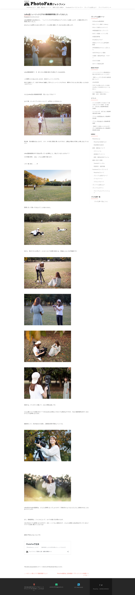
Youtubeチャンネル (99, 163)
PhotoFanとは (30, 7)
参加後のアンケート (99, 154)
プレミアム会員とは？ (90, 7)
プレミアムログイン (104, 7)
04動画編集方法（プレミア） (100, 30)
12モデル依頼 (96, 60)
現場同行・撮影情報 (99, 166)
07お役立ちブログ (97, 39)
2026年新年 (95, 82)
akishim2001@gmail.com (56, 587)
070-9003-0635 (78, 587)
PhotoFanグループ (99, 172)
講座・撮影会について (43, 7)
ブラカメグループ (99, 181)
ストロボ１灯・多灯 (98, 111)
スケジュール (97, 151)
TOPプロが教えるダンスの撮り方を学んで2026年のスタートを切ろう (101, 87)
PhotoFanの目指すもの (100, 142)
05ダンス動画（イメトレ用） (100, 33)
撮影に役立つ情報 (58, 7)
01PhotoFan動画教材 (98, 21)
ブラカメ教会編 (96, 121)
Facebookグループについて (73, 7)
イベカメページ (98, 178)
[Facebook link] (99, 585)
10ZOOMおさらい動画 (98, 52)
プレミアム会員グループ (101, 175)
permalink (59, 566)
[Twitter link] (101, 585)
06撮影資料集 (96, 36)
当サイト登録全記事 (43, 566)
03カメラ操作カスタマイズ (100, 27)
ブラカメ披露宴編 (97, 116)
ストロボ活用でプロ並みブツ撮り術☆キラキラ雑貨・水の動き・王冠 (101, 104)
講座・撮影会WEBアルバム (101, 157)
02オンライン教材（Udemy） (100, 24)
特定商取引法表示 (99, 145)
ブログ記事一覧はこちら (101, 201)
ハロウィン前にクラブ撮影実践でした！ (36, 573)
